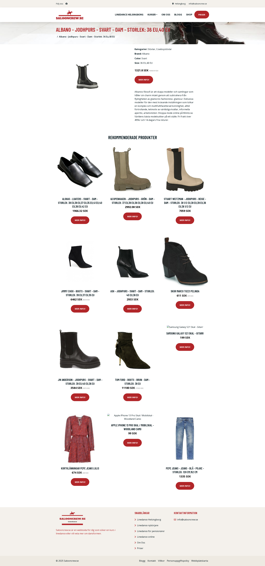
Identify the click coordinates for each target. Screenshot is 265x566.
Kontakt (152, 560)
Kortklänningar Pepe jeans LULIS (80, 468)
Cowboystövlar (164, 49)
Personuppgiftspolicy (178, 560)
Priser (201, 14)
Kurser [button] (152, 14)
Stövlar (151, 49)
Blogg (178, 14)
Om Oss (141, 542)
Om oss (165, 14)
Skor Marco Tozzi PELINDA (185, 291)
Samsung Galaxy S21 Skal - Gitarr (185, 333)
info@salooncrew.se (198, 3)
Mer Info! (144, 79)
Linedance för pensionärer (151, 531)
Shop (189, 14)
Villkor (161, 560)
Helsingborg (180, 3)
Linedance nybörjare (147, 525)
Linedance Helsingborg (129, 14)
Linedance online (146, 536)
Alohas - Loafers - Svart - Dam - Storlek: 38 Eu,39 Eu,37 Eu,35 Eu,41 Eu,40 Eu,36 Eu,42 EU (80, 202)
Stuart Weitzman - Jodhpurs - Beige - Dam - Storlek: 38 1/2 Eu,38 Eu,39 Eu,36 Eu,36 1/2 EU (185, 202)
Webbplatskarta (199, 560)
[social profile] (66, 3)
